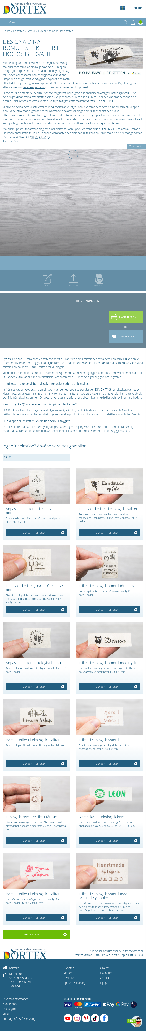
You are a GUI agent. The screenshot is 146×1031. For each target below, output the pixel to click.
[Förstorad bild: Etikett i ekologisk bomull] (109, 717)
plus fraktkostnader (131, 951)
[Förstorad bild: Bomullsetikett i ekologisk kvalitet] (36, 717)
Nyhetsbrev (10, 1004)
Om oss (105, 968)
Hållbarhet (106, 973)
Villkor (7, 1014)
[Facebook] (104, 1018)
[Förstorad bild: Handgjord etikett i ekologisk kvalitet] (109, 486)
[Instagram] (77, 1018)
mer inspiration (33, 934)
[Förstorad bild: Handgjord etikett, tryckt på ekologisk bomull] (36, 563)
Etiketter (18, 31)
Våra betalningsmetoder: (78, 998)
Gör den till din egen (34, 532)
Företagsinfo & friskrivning (19, 1019)
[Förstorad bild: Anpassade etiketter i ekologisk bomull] (36, 486)
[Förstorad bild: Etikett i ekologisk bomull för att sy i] (109, 563)
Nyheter (69, 968)
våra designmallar (34, 87)
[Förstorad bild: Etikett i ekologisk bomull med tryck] (109, 640)
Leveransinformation (15, 999)
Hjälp (103, 983)
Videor (68, 973)
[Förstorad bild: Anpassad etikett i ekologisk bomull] (36, 640)
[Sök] (125, 22)
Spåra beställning (74, 983)
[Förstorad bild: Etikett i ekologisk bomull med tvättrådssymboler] (109, 871)
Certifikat (69, 978)
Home (7, 31)
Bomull (31, 31)
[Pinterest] (86, 1018)
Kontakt (14, 968)
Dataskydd (9, 1009)
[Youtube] (68, 1018)
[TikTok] (95, 1018)
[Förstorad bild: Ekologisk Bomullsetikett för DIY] (36, 794)
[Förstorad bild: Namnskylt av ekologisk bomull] (109, 794)
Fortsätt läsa (10, 141)
